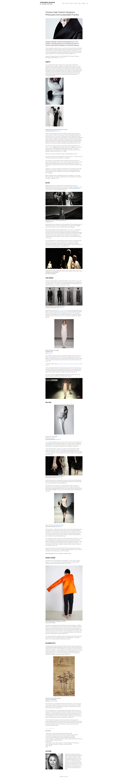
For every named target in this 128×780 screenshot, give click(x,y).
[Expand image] (55, 91)
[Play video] (64, 258)
